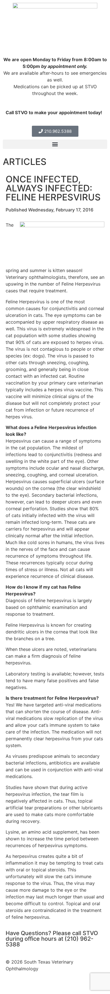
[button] (55, 144)
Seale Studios (57, 985)
